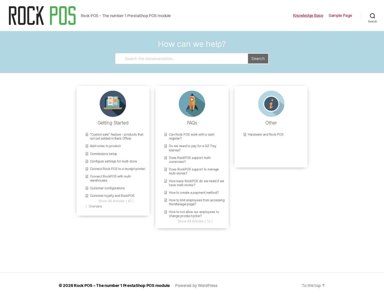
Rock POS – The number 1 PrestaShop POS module (122, 285)
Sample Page (340, 15)
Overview (95, 206)
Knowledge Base (308, 15)
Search (258, 58)
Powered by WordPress (196, 285)
